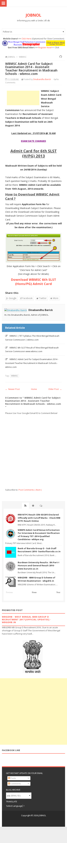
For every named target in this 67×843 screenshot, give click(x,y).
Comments (15, 783)
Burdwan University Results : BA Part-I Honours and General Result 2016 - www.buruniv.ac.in (38, 565)
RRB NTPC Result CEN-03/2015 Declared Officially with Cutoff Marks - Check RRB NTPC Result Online (39, 517)
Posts (13, 778)
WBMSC (14, 375)
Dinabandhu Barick (40, 310)
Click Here (26, 38)
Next (58, 592)
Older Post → (55, 389)
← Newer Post (12, 389)
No (57, 79)
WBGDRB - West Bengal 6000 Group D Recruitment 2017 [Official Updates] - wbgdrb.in (26, 619)
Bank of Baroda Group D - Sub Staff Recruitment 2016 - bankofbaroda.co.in (39, 550)
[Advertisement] (23, 98)
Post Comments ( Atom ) (30, 489)
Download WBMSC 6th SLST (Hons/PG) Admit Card (33, 281)
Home (34, 389)
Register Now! (45, 47)
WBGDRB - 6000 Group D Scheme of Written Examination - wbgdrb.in (36, 579)
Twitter (42, 298)
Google (12, 298)
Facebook (27, 298)
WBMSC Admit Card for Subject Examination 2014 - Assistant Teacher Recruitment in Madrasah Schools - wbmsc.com (31, 363)
